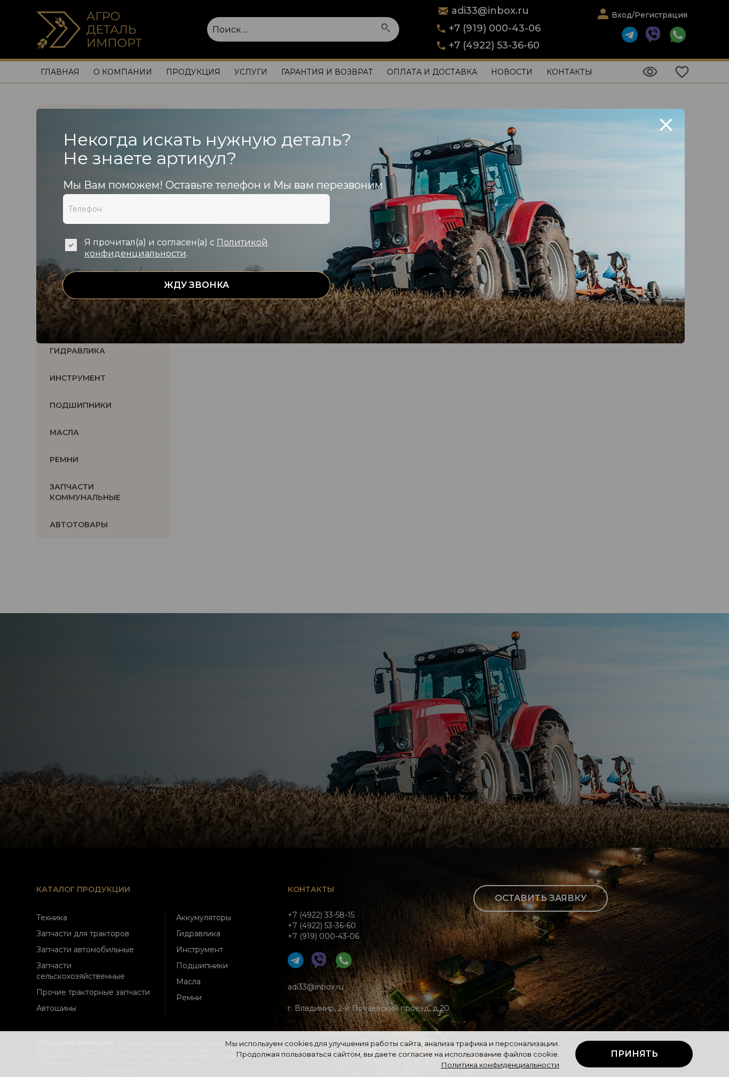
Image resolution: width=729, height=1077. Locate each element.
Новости (512, 72)
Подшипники (202, 965)
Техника (51, 917)
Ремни (189, 997)
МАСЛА (64, 432)
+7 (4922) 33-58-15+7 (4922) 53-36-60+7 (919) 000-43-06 (323, 925)
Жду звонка (196, 285)
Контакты (569, 72)
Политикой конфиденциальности (176, 248)
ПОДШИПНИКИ (81, 405)
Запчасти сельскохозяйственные (80, 971)
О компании (122, 72)
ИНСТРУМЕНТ (78, 378)
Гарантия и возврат (327, 72)
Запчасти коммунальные (85, 492)
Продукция (193, 72)
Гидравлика (198, 933)
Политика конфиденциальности (500, 1064)
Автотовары (79, 524)
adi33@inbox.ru (316, 987)
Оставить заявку (541, 898)
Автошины (56, 1008)
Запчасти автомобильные (85, 949)
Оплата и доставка (432, 72)
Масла (188, 981)
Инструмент (199, 949)
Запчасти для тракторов (82, 933)
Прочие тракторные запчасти (93, 992)
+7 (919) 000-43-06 (495, 28)
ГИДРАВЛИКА (77, 351)
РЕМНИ (64, 459)
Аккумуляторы (203, 917)
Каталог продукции (83, 889)
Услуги (250, 72)
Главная (60, 72)
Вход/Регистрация (649, 15)
